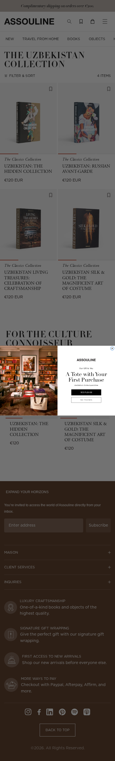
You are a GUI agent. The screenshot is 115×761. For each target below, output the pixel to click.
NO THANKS (86, 400)
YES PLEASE (86, 392)
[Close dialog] (112, 348)
